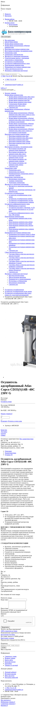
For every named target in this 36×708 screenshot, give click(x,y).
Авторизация (13, 26)
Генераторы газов (11, 53)
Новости (8, 14)
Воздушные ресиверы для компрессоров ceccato (17, 156)
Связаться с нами (10, 656)
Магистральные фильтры (17, 277)
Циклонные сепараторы (17, 283)
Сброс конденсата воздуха (14, 69)
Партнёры (8, 663)
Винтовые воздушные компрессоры (17, 49)
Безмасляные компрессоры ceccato (20, 98)
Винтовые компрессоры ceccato (19, 143)
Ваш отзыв (4, 608)
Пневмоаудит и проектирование (20, 279)
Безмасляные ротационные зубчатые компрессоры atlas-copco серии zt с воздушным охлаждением (21, 130)
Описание (8, 451)
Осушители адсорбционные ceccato (21, 200)
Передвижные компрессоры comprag (21, 229)
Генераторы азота (15, 170)
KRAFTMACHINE (11, 42)
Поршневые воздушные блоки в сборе (22, 234)
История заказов (10, 674)
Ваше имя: (4, 600)
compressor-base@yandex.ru (14, 84)
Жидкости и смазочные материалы (16, 56)
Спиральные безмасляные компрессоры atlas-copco (17, 104)
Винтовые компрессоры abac (18, 136)
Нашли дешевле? (6, 414)
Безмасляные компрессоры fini (19, 100)
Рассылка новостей (11, 677)
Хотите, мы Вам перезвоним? (22, 76)
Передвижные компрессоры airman (21, 222)
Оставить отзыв (6, 401)
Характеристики (10, 453)
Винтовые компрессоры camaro (19, 141)
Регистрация (13, 24)
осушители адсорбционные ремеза (20, 198)
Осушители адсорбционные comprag (21, 202)
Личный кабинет (10, 672)
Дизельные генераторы (17, 182)
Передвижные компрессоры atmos (20, 224)
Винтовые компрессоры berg (18, 139)
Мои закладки (9, 676)
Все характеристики (26, 439)
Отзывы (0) (8, 455)
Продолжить (5, 627)
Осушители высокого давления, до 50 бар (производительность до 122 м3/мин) (22, 209)
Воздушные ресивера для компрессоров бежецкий (17, 149)
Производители (10, 662)
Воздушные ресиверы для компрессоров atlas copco (17, 153)
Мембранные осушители (17, 206)
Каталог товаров (10, 93)
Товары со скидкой (11, 665)
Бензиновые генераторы (17, 179)
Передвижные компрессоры (14, 65)
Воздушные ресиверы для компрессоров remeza (17, 164)
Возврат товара (10, 658)
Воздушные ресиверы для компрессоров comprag (17, 160)
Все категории (10, 40)
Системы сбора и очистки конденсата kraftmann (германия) (21, 265)
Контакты (8, 16)
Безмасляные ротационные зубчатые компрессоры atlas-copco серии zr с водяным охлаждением (21, 125)
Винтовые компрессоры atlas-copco (21, 138)
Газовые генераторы (16, 181)
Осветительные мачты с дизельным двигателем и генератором (17, 59)
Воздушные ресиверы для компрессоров (18, 51)
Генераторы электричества (14, 54)
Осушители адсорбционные (14, 61)
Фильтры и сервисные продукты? (16, 70)
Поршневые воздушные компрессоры (17, 67)
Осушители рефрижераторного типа (17, 63)
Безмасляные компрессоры (14, 44)
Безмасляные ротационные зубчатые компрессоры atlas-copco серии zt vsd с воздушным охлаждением (22, 114)
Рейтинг (3, 614)
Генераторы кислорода (16, 172)
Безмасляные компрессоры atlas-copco (21, 97)
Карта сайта (9, 660)
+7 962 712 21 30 (10, 79)
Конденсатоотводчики (16, 275)
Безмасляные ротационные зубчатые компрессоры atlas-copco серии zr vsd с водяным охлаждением (22, 120)
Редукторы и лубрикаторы (18, 281)
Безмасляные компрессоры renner (20, 102)
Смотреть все (13, 107)
